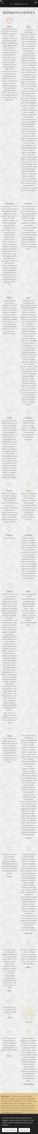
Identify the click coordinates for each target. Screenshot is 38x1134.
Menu (36, 2)
